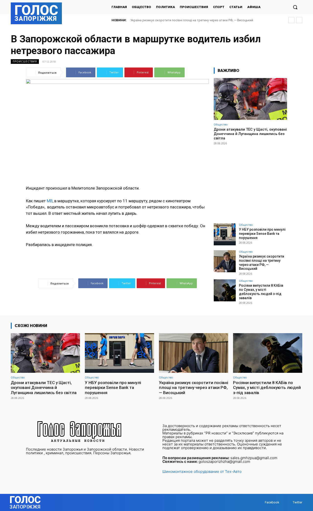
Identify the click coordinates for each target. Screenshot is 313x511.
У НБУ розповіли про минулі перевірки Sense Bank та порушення (262, 233)
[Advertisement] (250, 182)
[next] (299, 20)
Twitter (297, 502)
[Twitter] (288, 502)
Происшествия (25, 61)
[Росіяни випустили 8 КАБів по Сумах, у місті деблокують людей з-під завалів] (225, 290)
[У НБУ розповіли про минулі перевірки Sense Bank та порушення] (225, 234)
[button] (295, 7)
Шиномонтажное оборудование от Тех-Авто (202, 471)
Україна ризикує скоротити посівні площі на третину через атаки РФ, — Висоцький (191, 20)
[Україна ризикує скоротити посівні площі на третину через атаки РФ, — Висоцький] (225, 261)
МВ (50, 200)
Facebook (272, 502)
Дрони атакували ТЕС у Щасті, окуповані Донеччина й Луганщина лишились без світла (250, 133)
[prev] (291, 20)
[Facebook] (260, 502)
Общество (221, 124)
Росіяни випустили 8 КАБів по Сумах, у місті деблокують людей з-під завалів (261, 292)
